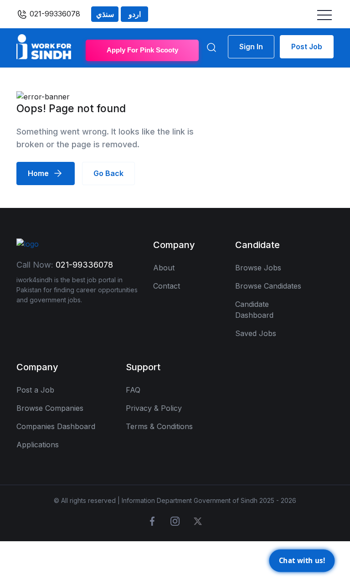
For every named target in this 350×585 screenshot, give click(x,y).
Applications (37, 444)
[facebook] (152, 521)
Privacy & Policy (154, 408)
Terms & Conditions (159, 426)
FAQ (133, 389)
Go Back (108, 173)
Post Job (306, 46)
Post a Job (35, 389)
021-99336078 (53, 13)
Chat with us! (302, 559)
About (164, 267)
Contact (166, 285)
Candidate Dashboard (254, 310)
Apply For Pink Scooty (142, 50)
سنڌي (105, 14)
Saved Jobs (255, 333)
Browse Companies (49, 408)
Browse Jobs (258, 267)
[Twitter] (198, 521)
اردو (135, 14)
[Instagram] (175, 521)
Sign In (251, 46)
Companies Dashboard (55, 426)
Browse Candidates (268, 285)
